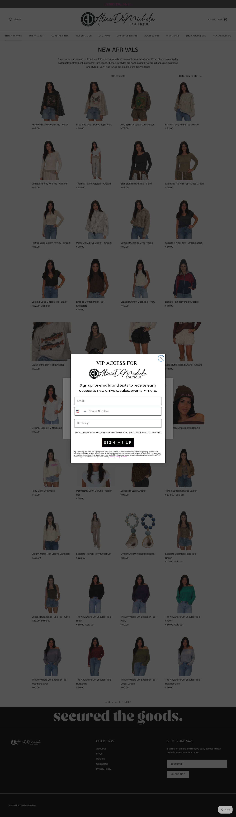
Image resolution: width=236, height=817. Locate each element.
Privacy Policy (115, 457)
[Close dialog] (161, 358)
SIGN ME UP (118, 442)
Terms (124, 457)
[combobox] (80, 411)
